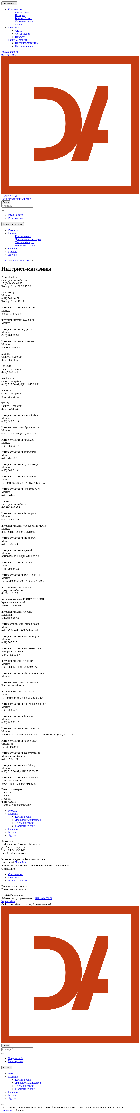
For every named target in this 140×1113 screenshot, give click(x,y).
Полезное (13, 877)
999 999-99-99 (9, 54)
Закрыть (20, 1110)
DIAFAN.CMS (43, 898)
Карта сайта (8, 901)
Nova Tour (20, 862)
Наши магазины (17, 880)
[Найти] (2, 210)
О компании (15, 874)
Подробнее (7, 1110)
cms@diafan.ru (9, 51)
